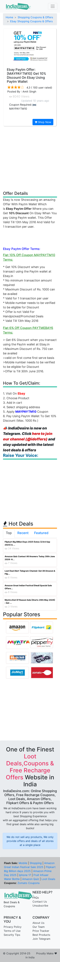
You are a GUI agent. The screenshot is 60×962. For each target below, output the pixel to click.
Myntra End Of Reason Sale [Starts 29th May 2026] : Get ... (30, 601)
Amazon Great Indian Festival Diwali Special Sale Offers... (28, 587)
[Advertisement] (30, 158)
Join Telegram (41, 938)
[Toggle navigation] (52, 6)
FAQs (35, 897)
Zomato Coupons (29, 883)
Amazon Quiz (30, 879)
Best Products (41, 934)
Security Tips (12, 934)
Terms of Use (12, 930)
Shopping (36, 863)
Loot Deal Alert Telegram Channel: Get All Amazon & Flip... (30, 572)
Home (9, 17)
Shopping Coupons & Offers (35, 17)
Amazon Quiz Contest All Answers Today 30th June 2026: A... (30, 558)
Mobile (23, 863)
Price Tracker (40, 930)
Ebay (21, 393)
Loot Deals (48, 879)
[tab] (8, 533)
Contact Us (39, 901)
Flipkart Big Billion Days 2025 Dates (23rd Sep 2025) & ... (27, 543)
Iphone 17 (25, 875)
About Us (38, 922)
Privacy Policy (13, 926)
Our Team (38, 926)
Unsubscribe (40, 905)
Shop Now (44, 122)
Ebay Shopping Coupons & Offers (31, 21)
